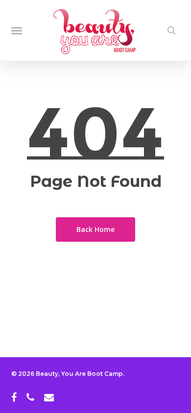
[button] (16, 30)
